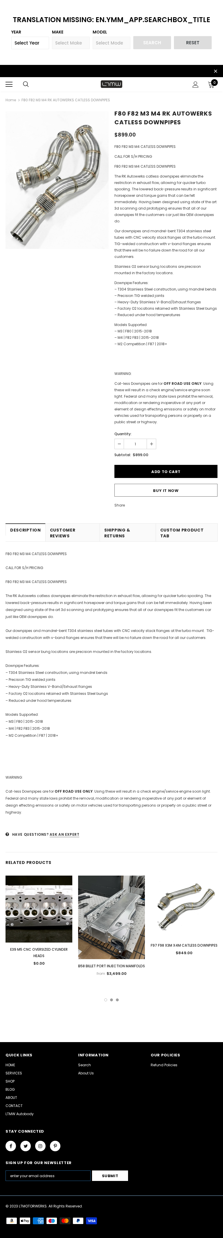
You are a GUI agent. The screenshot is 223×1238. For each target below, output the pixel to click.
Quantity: (123, 433)
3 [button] (117, 999)
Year (16, 32)
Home (11, 100)
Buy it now (166, 490)
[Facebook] (11, 1146)
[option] (57, 180)
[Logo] (111, 84)
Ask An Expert (65, 834)
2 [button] (111, 999)
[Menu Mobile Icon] (9, 84)
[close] (215, 72)
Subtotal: (122, 454)
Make (57, 32)
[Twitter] (25, 1146)
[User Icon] (196, 85)
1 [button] (105, 999)
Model (100, 32)
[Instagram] (40, 1146)
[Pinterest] (55, 1146)
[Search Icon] (26, 84)
